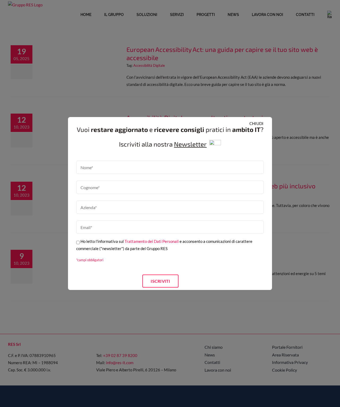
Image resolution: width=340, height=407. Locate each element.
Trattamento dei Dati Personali (152, 241)
